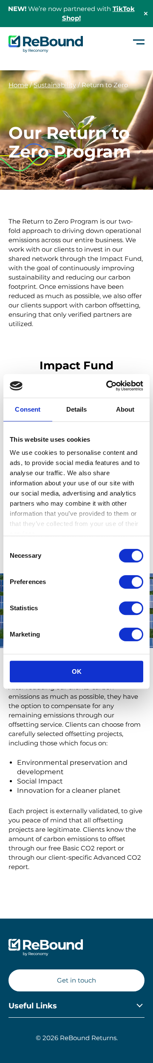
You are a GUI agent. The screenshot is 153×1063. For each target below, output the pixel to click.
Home (18, 85)
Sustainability (55, 85)
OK (77, 671)
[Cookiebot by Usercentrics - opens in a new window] (108, 385)
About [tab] (125, 409)
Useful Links (32, 1005)
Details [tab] (76, 409)
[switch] (131, 582)
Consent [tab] (27, 409)
